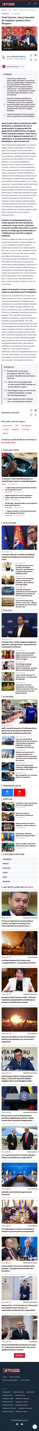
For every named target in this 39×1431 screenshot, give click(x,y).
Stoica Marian (32, 957)
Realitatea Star (30, 1392)
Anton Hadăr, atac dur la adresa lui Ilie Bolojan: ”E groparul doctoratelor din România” (18, 1268)
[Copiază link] (31, 55)
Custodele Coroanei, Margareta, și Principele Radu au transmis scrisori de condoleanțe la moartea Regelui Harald (26, 689)
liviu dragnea (26, 426)
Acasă (5, 10)
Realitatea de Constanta (9, 1408)
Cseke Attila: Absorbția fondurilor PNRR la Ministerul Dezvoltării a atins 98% (26, 767)
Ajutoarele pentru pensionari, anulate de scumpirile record (20, 489)
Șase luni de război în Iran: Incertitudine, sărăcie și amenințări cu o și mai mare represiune (19, 1039)
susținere (15, 429)
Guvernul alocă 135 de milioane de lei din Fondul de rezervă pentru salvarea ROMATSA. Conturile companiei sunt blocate (26, 743)
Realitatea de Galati (7, 1398)
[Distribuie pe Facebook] (35, 55)
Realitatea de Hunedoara (25, 1408)
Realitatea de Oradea (21, 1411)
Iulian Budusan (32, 1152)
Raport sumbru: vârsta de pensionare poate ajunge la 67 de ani (20, 512)
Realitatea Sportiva (18, 1392)
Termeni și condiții (14, 1377)
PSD (16, 426)
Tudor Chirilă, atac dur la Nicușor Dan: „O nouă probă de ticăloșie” (20, 400)
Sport (7, 500)
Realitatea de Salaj (7, 1405)
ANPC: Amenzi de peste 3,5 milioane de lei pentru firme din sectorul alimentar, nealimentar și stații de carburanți (19, 730)
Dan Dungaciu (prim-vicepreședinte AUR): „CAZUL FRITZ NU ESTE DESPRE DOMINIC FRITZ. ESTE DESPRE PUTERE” (17, 1078)
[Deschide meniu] (35, 3)
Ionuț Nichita (32, 1341)
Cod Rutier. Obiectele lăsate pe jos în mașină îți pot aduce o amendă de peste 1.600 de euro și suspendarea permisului (19, 481)
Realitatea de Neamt (30, 918)
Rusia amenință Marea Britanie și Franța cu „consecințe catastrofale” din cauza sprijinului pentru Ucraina (19, 1347)
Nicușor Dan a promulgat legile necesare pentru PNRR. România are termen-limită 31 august (22, 384)
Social (4, 484)
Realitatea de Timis (7, 1402)
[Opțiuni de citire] (35, 1427)
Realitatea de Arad (7, 1395)
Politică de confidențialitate (10, 1380)
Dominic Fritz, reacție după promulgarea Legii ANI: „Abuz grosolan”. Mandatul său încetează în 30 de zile (21, 374)
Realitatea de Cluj (20, 1395)
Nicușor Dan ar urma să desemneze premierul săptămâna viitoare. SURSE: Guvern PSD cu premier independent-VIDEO (18, 1119)
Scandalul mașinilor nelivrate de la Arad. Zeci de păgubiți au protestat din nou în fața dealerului (26, 593)
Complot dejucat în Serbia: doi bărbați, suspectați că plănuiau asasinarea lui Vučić (18, 557)
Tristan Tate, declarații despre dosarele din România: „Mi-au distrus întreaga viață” (25, 582)
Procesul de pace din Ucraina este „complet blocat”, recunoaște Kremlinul (19, 961)
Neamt (5, 433)
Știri (10, 10)
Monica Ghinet (19, 56)
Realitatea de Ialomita (21, 1405)
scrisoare (25, 429)
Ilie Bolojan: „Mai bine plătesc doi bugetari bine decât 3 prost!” (25, 836)
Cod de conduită (25, 1380)
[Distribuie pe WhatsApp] (31, 60)
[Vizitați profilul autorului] (4, 57)
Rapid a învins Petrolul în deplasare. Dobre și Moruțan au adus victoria (19, 496)
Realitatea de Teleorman (22, 1398)
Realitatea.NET (6, 1392)
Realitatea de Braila (7, 1411)
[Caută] (29, 3)
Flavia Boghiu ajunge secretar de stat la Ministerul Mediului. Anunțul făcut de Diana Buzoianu (22, 392)
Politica (15, 10)
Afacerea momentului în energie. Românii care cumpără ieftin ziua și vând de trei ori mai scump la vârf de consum (26, 756)
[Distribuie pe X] (35, 60)
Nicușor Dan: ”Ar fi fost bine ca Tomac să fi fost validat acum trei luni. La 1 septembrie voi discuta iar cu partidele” (19, 1307)
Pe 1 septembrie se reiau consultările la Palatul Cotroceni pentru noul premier (18, 1230)
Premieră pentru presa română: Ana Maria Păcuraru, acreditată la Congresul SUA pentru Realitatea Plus (25, 569)
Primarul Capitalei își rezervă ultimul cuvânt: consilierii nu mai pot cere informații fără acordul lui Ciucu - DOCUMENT (17, 925)
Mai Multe (19, 1355)
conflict (6, 429)
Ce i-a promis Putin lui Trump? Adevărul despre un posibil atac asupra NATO (18, 1156)
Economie (8, 492)
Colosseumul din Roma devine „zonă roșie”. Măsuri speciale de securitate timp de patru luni (26, 604)
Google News (9, 442)
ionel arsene (7, 426)
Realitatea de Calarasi (22, 1402)
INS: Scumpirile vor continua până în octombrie (26, 776)
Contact (4, 1377)
